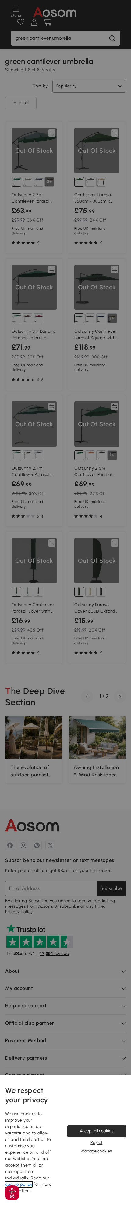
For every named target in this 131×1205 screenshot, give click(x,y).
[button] (12, 1193)
